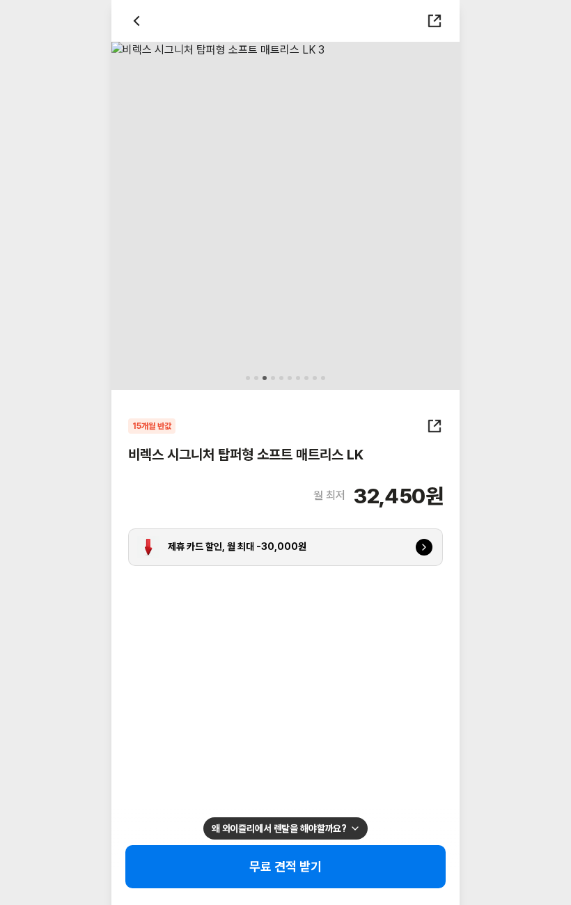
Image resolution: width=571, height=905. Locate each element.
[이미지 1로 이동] (248, 378)
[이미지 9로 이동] (315, 378)
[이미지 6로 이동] (290, 378)
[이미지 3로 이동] (265, 378)
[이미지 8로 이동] (306, 378)
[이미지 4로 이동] (273, 378)
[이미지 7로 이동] (298, 378)
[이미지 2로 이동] (256, 378)
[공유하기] (434, 21)
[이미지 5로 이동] (281, 378)
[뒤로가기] (136, 21)
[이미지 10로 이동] (323, 378)
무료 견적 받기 (285, 866)
